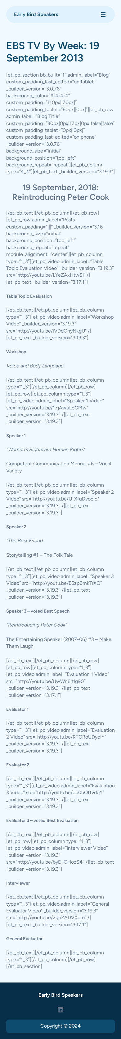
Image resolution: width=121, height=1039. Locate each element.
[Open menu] (103, 14)
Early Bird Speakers (36, 14)
